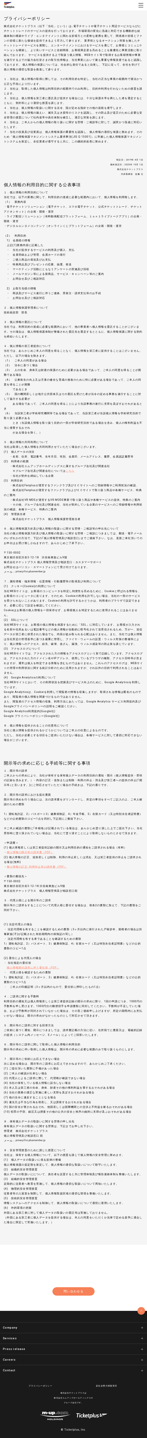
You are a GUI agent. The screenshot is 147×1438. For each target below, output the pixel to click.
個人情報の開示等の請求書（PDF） (30, 852)
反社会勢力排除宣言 (106, 1386)
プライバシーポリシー (40, 1386)
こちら (70, 470)
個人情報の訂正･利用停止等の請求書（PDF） (37, 866)
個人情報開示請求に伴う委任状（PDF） (33, 967)
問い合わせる (73, 1291)
